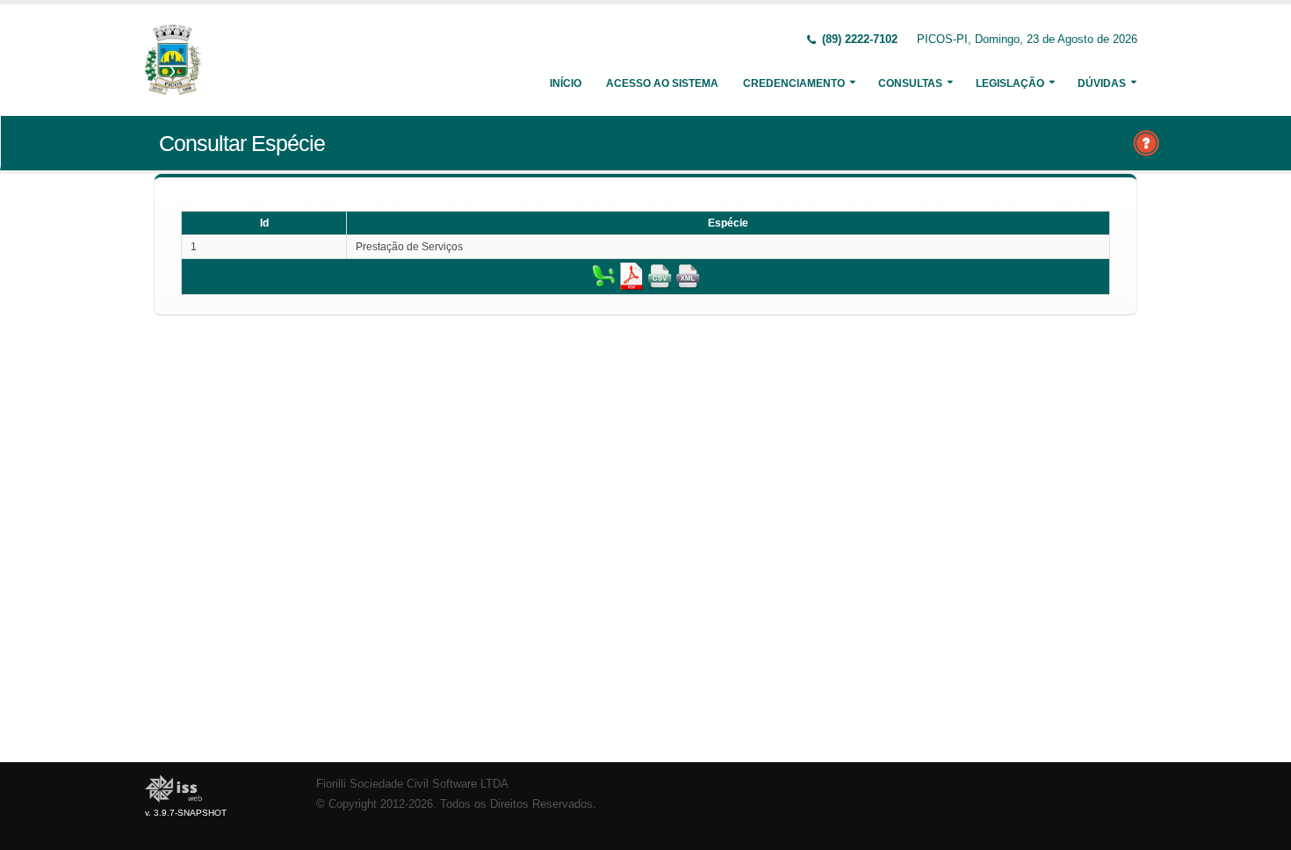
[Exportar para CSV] (660, 276)
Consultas (910, 83)
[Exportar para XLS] (603, 276)
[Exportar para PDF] (631, 276)
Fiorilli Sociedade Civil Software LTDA (412, 784)
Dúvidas (1102, 83)
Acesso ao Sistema (662, 83)
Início (565, 83)
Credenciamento (794, 83)
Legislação (1010, 83)
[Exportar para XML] (688, 276)
